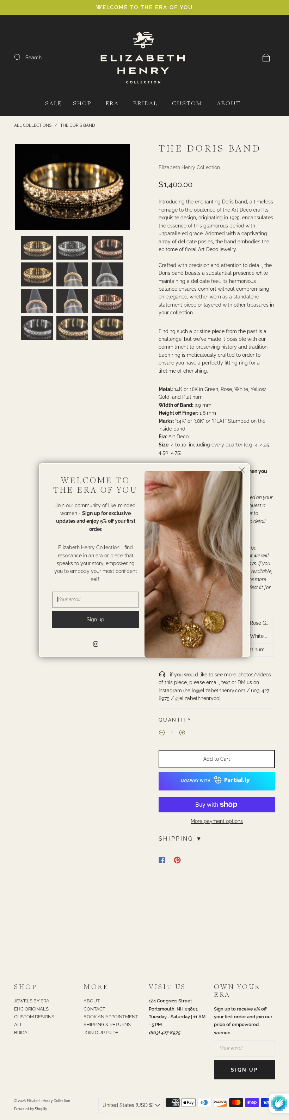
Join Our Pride (101, 1032)
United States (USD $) (129, 1105)
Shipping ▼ (181, 838)
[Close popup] (242, 471)
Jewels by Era (31, 1000)
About (229, 104)
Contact (94, 1009)
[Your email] (244, 1048)
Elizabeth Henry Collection (189, 167)
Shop (82, 104)
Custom (187, 104)
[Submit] (22, 57)
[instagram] (95, 644)
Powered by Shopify (30, 1109)
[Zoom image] (72, 188)
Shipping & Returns (107, 1024)
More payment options (217, 821)
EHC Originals (31, 1009)
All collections (32, 125)
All (18, 1024)
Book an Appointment (111, 1016)
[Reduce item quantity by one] (162, 733)
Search (33, 57)
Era (112, 104)
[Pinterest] (177, 860)
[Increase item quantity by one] (182, 733)
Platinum (254, 649)
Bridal (145, 104)
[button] (26, 188)
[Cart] (266, 57)
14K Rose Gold (256, 623)
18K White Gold (257, 636)
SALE (53, 104)
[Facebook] (162, 860)
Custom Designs (34, 1016)
